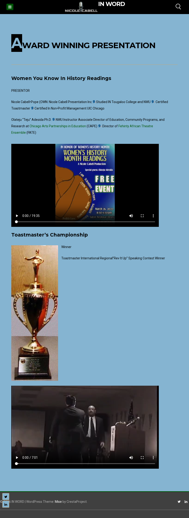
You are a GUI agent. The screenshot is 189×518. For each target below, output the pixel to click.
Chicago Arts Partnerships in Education (58, 126)
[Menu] (9, 7)
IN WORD (111, 3)
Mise (58, 501)
